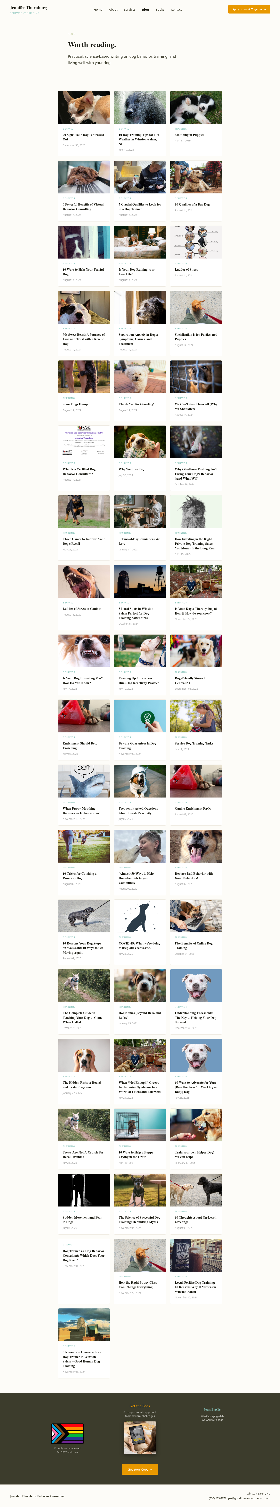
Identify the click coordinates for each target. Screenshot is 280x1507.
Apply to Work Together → (249, 9)
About (113, 9)
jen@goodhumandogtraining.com (249, 1498)
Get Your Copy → (140, 1469)
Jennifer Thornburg (28, 9)
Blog (145, 9)
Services (129, 9)
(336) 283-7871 (217, 1498)
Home (98, 9)
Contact (176, 9)
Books (160, 9)
